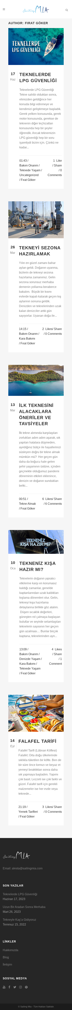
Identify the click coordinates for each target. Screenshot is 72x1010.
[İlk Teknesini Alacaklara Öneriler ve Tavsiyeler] (36, 380)
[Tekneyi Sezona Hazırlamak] (36, 219)
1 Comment (55, 661)
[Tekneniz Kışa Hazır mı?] (36, 542)
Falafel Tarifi (37, 741)
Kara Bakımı (27, 338)
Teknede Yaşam (29, 170)
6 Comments (53, 503)
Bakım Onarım (28, 165)
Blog (6, 957)
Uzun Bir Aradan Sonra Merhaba (24, 907)
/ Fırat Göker (27, 179)
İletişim (7, 964)
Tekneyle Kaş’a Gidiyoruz (19, 919)
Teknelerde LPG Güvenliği (20, 894)
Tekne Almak (27, 503)
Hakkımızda (10, 950)
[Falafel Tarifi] (36, 713)
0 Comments (55, 173)
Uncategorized (29, 175)
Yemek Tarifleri (28, 811)
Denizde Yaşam (29, 658)
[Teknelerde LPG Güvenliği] (36, 46)
